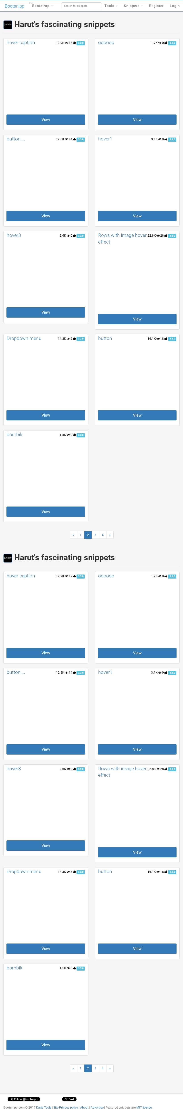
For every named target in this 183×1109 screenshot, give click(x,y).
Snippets (132, 6)
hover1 (105, 139)
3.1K (154, 139)
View (46, 119)
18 (162, 338)
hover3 (14, 235)
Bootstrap (40, 5)
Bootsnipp (14, 5)
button (105, 338)
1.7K (154, 43)
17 (71, 43)
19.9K (60, 43)
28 (162, 235)
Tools (109, 6)
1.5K (63, 435)
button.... (16, 139)
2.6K (63, 235)
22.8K (152, 235)
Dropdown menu (24, 338)
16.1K (152, 338)
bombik (14, 434)
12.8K (60, 139)
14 (71, 139)
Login (175, 6)
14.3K (62, 338)
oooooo (106, 42)
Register (156, 6)
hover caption (21, 42)
